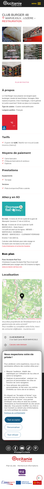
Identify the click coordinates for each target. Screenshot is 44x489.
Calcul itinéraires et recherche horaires (16, 246)
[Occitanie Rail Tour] (13, 215)
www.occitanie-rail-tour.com (12, 267)
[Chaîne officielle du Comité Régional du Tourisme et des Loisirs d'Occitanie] (22, 448)
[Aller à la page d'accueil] (12, 3)
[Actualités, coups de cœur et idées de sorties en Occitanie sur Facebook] (15, 448)
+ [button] (5, 282)
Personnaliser (13, 427)
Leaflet (18, 318)
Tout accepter (13, 420)
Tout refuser (12, 435)
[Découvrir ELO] (39, 478)
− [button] (5, 285)
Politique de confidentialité (14, 413)
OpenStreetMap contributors (34, 318)
